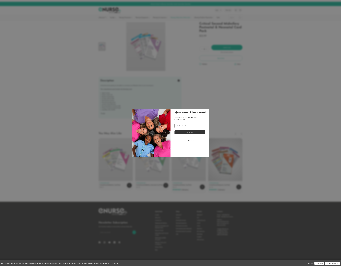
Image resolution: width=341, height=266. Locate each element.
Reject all (320, 263)
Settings (310, 263)
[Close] (206, 112)
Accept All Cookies (332, 263)
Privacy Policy (114, 263)
